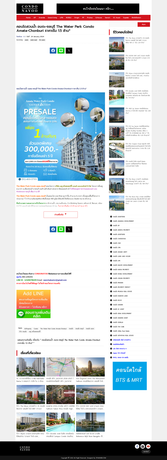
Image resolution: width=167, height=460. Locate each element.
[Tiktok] (142, 446)
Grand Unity (52, 17)
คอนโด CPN (116, 247)
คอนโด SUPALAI (118, 322)
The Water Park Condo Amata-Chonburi (53, 328)
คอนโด (26, 40)
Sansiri (107, 17)
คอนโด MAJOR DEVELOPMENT (123, 265)
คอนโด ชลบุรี (34, 40)
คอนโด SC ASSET (118, 309)
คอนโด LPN (116, 261)
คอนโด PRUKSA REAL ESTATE (122, 291)
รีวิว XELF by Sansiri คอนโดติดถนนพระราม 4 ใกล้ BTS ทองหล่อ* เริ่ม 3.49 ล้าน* (138, 110)
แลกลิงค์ (146, 451)
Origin (76, 17)
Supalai (126, 17)
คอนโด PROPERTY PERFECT (121, 287)
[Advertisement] (33, 253)
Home (28, 17)
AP (35, 17)
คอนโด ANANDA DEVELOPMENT (123, 221)
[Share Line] (61, 51)
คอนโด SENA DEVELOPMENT (122, 313)
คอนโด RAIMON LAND (120, 296)
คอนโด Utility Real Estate (121, 331)
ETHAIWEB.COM (101, 458)
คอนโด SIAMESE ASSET (120, 318)
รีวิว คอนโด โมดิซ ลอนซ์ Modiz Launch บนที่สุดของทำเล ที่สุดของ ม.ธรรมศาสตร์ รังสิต (136, 163)
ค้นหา (144, 24)
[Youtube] (148, 446)
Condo (36, 328)
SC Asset (116, 17)
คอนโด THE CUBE (118, 327)
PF (83, 17)
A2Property (27, 328)
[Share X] (69, 51)
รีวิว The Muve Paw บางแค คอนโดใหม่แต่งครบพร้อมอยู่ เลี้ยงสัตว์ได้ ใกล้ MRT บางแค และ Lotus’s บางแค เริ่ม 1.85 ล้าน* (138, 200)
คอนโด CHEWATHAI (119, 238)
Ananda (42, 17)
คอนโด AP (116, 225)
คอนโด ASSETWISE (119, 216)
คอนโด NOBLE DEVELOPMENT (122, 274)
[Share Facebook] (53, 51)
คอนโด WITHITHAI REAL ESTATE (123, 335)
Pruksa (89, 17)
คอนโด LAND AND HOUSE (121, 256)
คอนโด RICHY (117, 300)
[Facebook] (137, 446)
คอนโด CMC (117, 243)
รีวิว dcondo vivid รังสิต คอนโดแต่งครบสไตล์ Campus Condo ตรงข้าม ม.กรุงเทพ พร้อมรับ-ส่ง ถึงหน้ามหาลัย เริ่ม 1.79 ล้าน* (138, 94)
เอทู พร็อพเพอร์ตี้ (34, 331)
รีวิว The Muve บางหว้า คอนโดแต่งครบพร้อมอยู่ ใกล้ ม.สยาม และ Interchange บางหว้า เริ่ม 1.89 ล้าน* (137, 181)
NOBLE (68, 17)
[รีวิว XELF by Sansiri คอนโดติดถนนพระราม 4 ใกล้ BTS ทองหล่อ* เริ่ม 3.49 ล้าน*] (116, 115)
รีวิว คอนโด (42, 40)
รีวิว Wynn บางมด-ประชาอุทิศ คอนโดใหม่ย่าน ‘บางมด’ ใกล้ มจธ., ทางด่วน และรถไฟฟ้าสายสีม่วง (137, 75)
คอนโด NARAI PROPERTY (121, 269)
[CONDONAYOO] (29, 9)
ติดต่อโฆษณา (136, 17)
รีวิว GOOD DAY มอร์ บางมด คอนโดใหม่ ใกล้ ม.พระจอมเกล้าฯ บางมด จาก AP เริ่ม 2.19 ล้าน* (138, 57)
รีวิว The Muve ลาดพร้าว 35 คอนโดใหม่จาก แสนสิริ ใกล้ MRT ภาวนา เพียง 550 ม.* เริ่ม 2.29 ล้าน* (137, 40)
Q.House (98, 17)
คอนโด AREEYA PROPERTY (121, 230)
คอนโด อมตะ (90, 328)
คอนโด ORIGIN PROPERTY (121, 278)
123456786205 (30, 280)
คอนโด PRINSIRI (118, 283)
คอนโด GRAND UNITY (120, 252)
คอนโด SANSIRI (118, 305)
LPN (61, 17)
